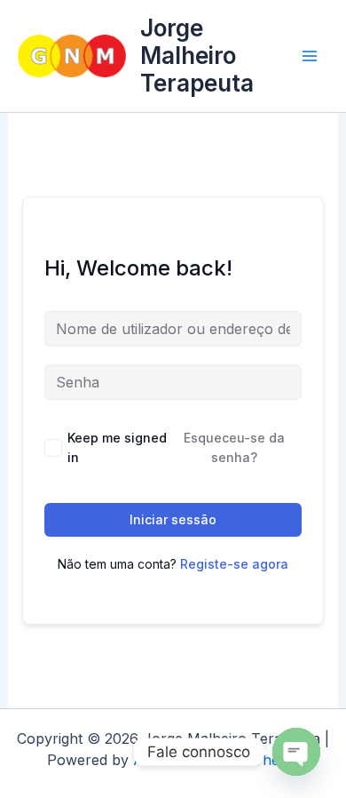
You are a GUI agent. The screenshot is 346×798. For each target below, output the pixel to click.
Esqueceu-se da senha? (234, 447)
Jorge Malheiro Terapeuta (197, 55)
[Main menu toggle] (309, 56)
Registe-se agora (234, 563)
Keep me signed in (117, 447)
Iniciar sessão (173, 519)
